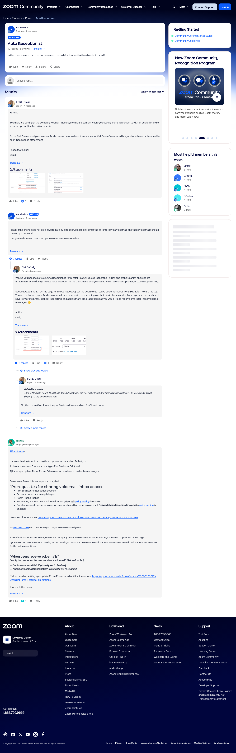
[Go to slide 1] (183, 138)
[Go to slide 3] (191, 138)
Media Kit (70, 691)
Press (68, 674)
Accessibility (205, 679)
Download (116, 626)
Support (204, 626)
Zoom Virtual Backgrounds (124, 674)
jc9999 (188, 176)
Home (5, 18)
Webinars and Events (165, 656)
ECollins (188, 196)
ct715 (187, 186)
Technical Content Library (213, 662)
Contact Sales (161, 639)
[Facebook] (43, 734)
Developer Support (209, 685)
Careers (69, 651)
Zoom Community (209, 656)
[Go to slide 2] (187, 138)
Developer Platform (75, 702)
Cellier (187, 206)
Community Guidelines (187, 40)
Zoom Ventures (73, 708)
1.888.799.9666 (14, 713)
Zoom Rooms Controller (122, 645)
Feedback (204, 668)
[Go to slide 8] (216, 138)
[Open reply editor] (85, 80)
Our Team (70, 645)
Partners (69, 662)
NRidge (20, 440)
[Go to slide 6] (206, 138)
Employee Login (221, 743)
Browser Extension (119, 651)
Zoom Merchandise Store (79, 713)
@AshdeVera (17, 451)
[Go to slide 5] (200, 138)
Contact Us (205, 674)
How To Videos (73, 696)
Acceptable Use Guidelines (154, 743)
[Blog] (5, 734)
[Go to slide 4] (195, 138)
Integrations (71, 656)
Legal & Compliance (181, 743)
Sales (158, 626)
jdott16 (187, 166)
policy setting (82, 501)
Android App (116, 668)
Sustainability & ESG (76, 679)
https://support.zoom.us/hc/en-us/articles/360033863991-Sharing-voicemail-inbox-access (88, 517)
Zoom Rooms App (119, 639)
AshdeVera (22, 27)
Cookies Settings (202, 743)
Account (203, 639)
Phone (28, 18)
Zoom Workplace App (121, 634)
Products (17, 18)
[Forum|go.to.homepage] (23, 7)
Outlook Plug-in (117, 656)
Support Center (207, 645)
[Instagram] (35, 734)
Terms (109, 743)
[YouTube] (28, 734)
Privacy (118, 743)
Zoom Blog (71, 634)
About (69, 626)
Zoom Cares (72, 685)
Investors (70, 668)
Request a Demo (163, 651)
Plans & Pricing (162, 645)
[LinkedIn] (13, 734)
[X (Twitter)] (20, 734)
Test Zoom (204, 634)
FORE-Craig (23, 102)
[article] (85, 152)
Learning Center (207, 651)
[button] (38, 49)
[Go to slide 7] (212, 138)
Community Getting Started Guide (194, 35)
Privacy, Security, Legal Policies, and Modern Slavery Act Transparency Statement (216, 695)
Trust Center (132, 743)
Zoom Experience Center (168, 662)
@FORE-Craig (21, 527)
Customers (71, 639)
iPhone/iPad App (118, 662)
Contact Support (205, 7)
